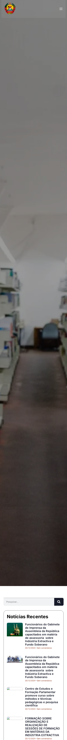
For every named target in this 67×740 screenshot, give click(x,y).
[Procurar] (59, 602)
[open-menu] (60, 9)
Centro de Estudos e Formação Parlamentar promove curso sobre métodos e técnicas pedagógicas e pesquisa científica (41, 697)
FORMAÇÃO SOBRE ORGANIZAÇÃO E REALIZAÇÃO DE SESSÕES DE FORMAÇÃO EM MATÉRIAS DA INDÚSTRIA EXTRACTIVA (42, 727)
